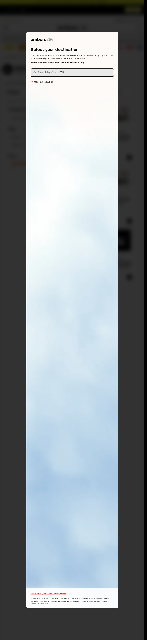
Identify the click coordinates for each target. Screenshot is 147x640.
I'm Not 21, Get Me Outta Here (48, 593)
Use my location (42, 81)
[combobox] (72, 72)
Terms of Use (94, 601)
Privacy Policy (79, 601)
